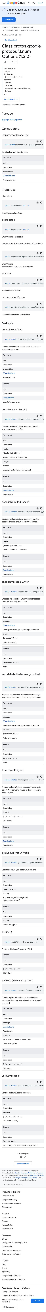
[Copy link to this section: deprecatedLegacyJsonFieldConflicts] (4, 247)
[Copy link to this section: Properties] (18, 190)
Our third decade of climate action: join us (18, 1295)
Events (4, 1268)
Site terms (26, 1288)
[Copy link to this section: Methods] (16, 323)
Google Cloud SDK (17, 9)
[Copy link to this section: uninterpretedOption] (27, 297)
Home (4, 27)
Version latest (11, 99)
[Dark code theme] (37, 141)
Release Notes (7, 1225)
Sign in (40, 3)
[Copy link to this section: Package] (15, 114)
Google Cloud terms (10, 1292)
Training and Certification (11, 1254)
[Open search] (29, 2)
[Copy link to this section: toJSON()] (14, 932)
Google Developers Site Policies (26, 1178)
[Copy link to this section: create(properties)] (24, 329)
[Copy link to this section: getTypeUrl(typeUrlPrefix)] (31, 853)
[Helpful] (16, 35)
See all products (8, 1196)
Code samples (7, 1246)
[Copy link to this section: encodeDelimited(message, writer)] (4, 677)
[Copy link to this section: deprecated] (17, 220)
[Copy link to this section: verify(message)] (22, 1076)
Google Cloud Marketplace (11, 1203)
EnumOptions (8, 398)
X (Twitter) (6, 1272)
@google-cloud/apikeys (12, 120)
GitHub (4, 1239)
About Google (7, 1288)
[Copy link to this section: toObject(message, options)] (35, 980)
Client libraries (18, 13)
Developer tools (28, 27)
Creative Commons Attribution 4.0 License (29, 1173)
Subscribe (38, 1301)
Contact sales (7, 1207)
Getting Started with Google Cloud (14, 1243)
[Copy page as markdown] (12, 62)
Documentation (14, 27)
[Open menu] (3, 3)
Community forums (9, 1217)
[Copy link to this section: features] (13, 273)
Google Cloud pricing (9, 1200)
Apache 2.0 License (37, 1175)
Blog (3, 1264)
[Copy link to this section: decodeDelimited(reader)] (32, 502)
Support (5, 1221)
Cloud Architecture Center (11, 1250)
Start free (9, 19)
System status (7, 1229)
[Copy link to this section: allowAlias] (14, 196)
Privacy (17, 1288)
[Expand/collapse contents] (14, 68)
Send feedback (11, 40)
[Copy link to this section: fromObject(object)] (25, 770)
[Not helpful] (20, 35)
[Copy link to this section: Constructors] (22, 129)
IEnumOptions (9, 176)
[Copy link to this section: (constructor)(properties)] (31, 135)
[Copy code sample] (41, 141)
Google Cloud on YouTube (11, 1276)
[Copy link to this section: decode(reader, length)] (29, 409)
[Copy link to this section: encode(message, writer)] (31, 582)
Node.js (35, 9)
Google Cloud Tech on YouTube (13, 1279)
